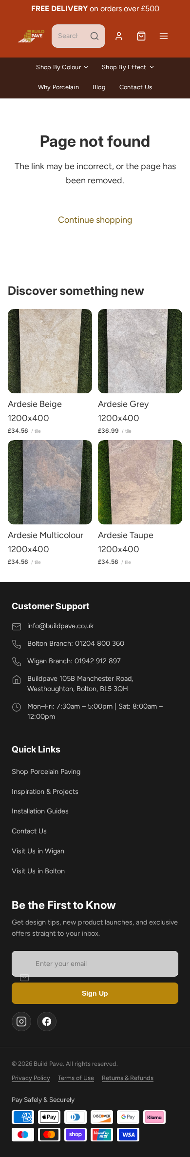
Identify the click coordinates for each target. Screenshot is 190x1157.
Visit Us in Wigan (38, 851)
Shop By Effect (124, 67)
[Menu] (163, 36)
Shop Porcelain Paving (46, 771)
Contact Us (135, 87)
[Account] (119, 36)
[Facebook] (47, 1021)
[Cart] (141, 36)
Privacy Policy (31, 1077)
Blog (99, 87)
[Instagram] (21, 1021)
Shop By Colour (58, 67)
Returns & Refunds (127, 1077)
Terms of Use (76, 1077)
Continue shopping (95, 219)
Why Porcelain (58, 87)
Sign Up (95, 993)
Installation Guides (40, 811)
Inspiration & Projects (45, 791)
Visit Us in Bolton (38, 871)
